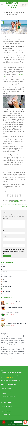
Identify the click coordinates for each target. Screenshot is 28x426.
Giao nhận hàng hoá (6, 411)
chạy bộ (22, 333)
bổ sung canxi (12, 333)
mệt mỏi (22, 340)
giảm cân (3, 338)
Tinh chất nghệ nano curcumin (8, 396)
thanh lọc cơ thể (20, 349)
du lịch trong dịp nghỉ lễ (12, 201)
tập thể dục (23, 351)
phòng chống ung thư (5, 347)
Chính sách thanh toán (7, 409)
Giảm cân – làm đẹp (6, 388)
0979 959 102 (15, 0)
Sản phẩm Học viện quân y (12, 5)
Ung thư (4, 393)
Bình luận (5, 218)
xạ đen (7, 358)
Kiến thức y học (14, 10)
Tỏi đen (3, 399)
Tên (4, 230)
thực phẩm (8, 351)
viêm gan (3, 358)
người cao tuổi (4, 344)
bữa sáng (18, 333)
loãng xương (17, 340)
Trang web (5, 242)
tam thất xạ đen (12, 349)
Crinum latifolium (20, 336)
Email (4, 236)
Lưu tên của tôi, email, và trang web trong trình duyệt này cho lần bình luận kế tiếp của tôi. (13, 251)
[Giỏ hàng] (26, 4)
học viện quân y (4, 340)
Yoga (11, 358)
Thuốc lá (3, 351)
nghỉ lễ (18, 201)
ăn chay (15, 358)
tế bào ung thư (4, 353)
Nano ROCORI (18, 342)
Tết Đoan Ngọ (11, 353)
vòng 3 (24, 355)
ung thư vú (19, 355)
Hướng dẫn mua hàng (7, 406)
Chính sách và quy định (7, 417)
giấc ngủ (20, 338)
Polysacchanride (4, 349)
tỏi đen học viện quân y (19, 353)
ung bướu (3, 355)
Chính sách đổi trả (6, 414)
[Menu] (2, 4)
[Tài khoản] (22, 4)
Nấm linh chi (16, 344)
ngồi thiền (10, 344)
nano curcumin (4, 342)
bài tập (2, 333)
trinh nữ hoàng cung (16, 351)
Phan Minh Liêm (14, 347)
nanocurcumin (11, 342)
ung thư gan (13, 355)
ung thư (8, 355)
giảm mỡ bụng (14, 338)
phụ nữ (20, 347)
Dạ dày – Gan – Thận (6, 390)
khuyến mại (11, 340)
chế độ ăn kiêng (4, 336)
